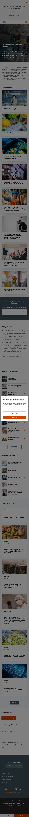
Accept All (14, 417)
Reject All (14, 413)
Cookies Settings (14, 409)
